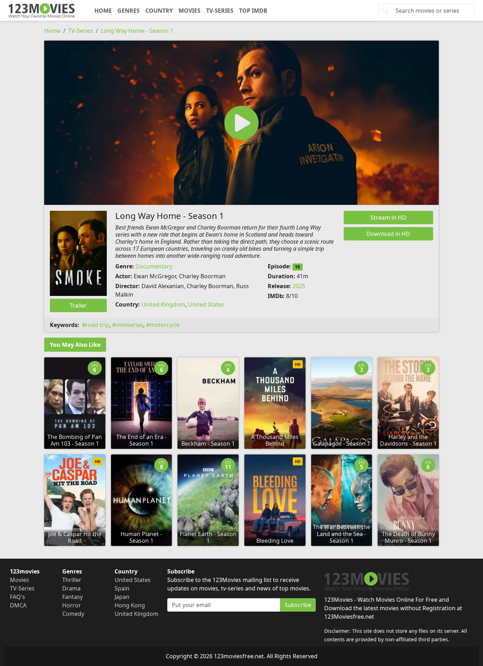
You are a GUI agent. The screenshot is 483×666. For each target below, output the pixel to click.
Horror (71, 605)
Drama (71, 588)
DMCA (18, 605)
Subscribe (298, 605)
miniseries (129, 325)
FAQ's (17, 597)
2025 (298, 286)
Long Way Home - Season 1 (137, 31)
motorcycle (165, 325)
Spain (122, 588)
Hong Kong (130, 605)
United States (206, 304)
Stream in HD (388, 217)
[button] (241, 123)
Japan (122, 597)
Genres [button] (128, 10)
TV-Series (219, 10)
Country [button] (159, 10)
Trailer (78, 305)
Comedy (73, 614)
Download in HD (388, 234)
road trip (97, 325)
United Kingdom (163, 304)
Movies (189, 10)
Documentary (153, 266)
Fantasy (72, 597)
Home (103, 10)
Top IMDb (253, 10)
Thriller (71, 580)
